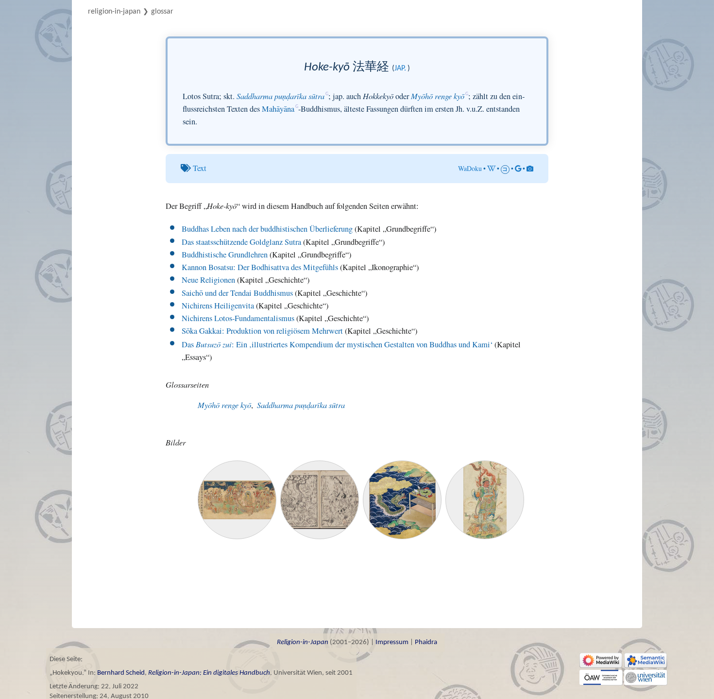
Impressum (391, 642)
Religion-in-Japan (114, 12)
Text (199, 168)
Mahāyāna (278, 108)
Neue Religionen (208, 279)
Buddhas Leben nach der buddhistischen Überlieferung (267, 228)
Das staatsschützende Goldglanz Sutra (241, 242)
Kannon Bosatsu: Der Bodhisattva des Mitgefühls (260, 267)
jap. (400, 68)
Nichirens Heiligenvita (218, 305)
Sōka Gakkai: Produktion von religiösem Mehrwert (262, 330)
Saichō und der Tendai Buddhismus (237, 293)
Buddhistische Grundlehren (225, 254)
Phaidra (426, 642)
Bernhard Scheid (121, 673)
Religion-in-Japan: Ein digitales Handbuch (209, 673)
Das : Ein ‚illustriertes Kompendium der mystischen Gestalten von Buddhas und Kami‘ (337, 344)
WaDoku (470, 168)
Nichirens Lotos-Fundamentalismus (238, 318)
